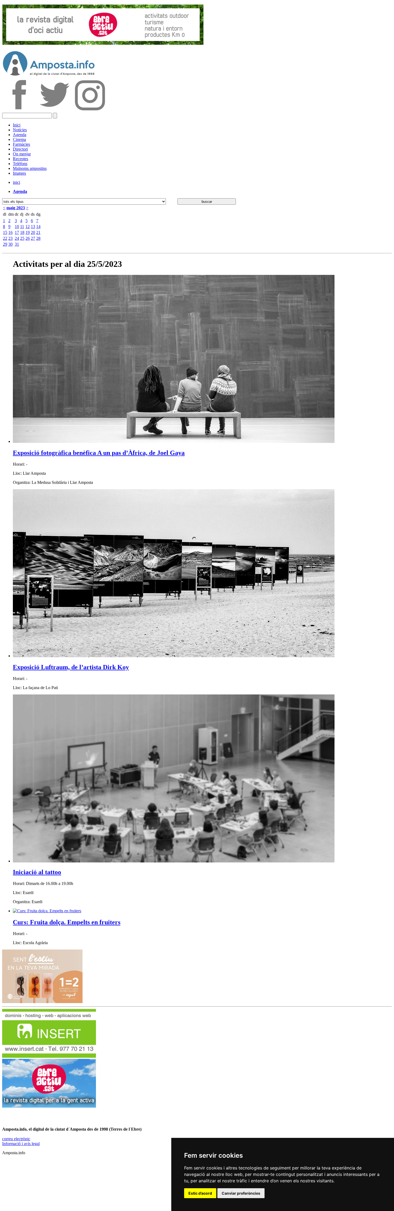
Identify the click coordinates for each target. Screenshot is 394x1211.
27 (33, 238)
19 (27, 232)
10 (17, 226)
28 (38, 238)
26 (27, 238)
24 (17, 238)
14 (38, 226)
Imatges (19, 173)
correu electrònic (16, 1139)
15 (5, 232)
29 (5, 244)
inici (16, 182)
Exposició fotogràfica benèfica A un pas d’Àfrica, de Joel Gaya (99, 452)
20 (33, 232)
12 (27, 226)
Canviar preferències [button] (241, 1193)
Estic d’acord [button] (200, 1193)
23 (10, 238)
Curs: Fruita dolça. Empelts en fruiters (66, 922)
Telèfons (20, 163)
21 (38, 232)
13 (33, 226)
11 (22, 226)
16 (10, 232)
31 (17, 244)
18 (22, 232)
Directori (20, 149)
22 (5, 238)
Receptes (20, 158)
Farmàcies (21, 144)
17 (17, 232)
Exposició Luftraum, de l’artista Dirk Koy (71, 667)
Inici (16, 125)
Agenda (19, 134)
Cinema (19, 139)
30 (10, 244)
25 (22, 238)
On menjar (22, 154)
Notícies (20, 130)
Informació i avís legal (21, 1143)
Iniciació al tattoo (37, 872)
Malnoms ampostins (30, 168)
